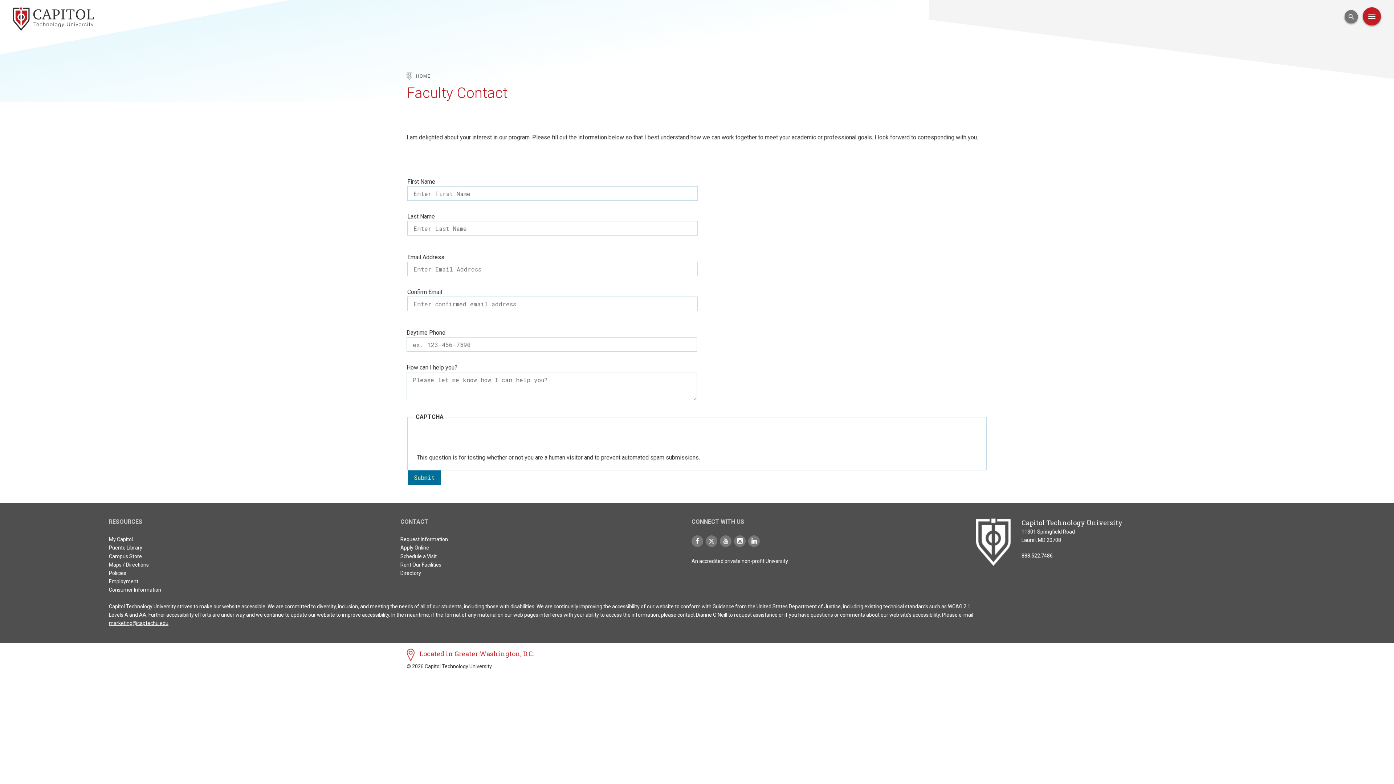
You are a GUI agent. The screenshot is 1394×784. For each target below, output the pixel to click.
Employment (123, 581)
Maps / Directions (129, 565)
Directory (410, 573)
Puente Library (125, 548)
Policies (117, 573)
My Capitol (121, 539)
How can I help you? (432, 367)
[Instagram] (740, 541)
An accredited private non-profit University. (740, 561)
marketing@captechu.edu (138, 623)
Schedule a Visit (418, 556)
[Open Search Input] (1351, 16)
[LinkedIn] (754, 541)
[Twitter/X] (711, 541)
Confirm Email (424, 292)
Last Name (421, 216)
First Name (421, 181)
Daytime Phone (426, 332)
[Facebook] (697, 541)
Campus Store (125, 556)
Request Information (424, 539)
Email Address (425, 257)
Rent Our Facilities (420, 565)
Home (423, 76)
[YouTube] (725, 541)
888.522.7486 (1037, 556)
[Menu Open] (1372, 16)
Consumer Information (135, 590)
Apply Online (414, 548)
